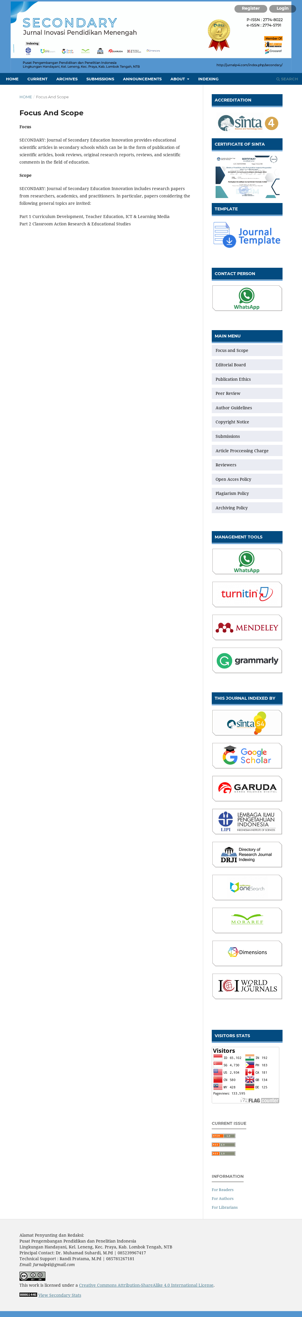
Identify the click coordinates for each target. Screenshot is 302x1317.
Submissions (100, 79)
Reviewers (226, 465)
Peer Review (229, 393)
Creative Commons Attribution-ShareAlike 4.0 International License (146, 1285)
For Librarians (225, 1207)
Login (283, 8)
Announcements (142, 79)
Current (37, 79)
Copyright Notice (232, 422)
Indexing (208, 79)
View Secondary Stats (59, 1295)
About (178, 79)
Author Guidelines (234, 407)
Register (251, 8)
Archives (67, 79)
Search (289, 79)
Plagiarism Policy (232, 493)
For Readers (223, 1189)
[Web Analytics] (28, 1295)
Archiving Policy (232, 507)
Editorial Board (231, 365)
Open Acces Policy (233, 479)
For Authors (223, 1198)
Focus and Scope (232, 350)
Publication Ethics (233, 379)
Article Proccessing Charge (242, 450)
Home (12, 79)
